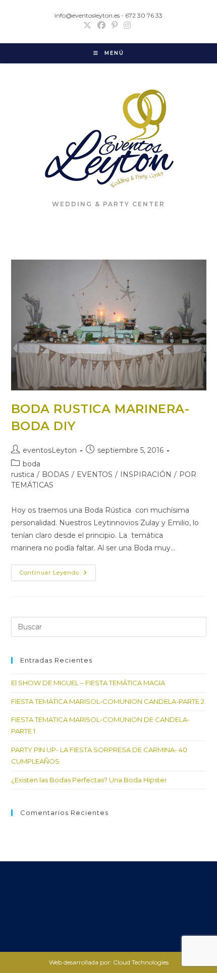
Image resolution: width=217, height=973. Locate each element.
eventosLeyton (50, 450)
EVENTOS (95, 474)
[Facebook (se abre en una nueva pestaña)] (101, 25)
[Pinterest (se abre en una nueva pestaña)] (114, 25)
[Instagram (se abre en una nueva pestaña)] (127, 25)
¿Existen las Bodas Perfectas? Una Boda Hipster (89, 780)
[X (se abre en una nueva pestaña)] (88, 25)
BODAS (55, 474)
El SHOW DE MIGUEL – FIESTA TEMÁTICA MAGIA (88, 683)
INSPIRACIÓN (146, 474)
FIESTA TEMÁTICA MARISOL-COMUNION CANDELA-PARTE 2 (107, 701)
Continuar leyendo (58, 575)
